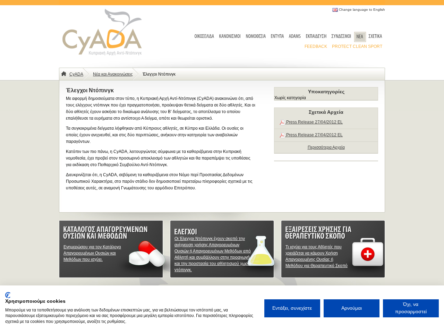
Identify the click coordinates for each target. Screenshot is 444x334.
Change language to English (362, 9)
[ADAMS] (295, 36)
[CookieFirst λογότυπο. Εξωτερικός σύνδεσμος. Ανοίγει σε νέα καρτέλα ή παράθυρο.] (7, 295)
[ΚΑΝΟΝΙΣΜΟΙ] (230, 36)
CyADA (76, 74)
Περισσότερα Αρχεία (326, 147)
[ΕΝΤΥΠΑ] (277, 36)
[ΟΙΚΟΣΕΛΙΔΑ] (204, 36)
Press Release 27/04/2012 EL (314, 122)
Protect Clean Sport (357, 46)
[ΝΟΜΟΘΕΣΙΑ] (256, 36)
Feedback (316, 46)
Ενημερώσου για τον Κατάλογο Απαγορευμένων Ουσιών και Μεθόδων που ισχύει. (92, 253)
